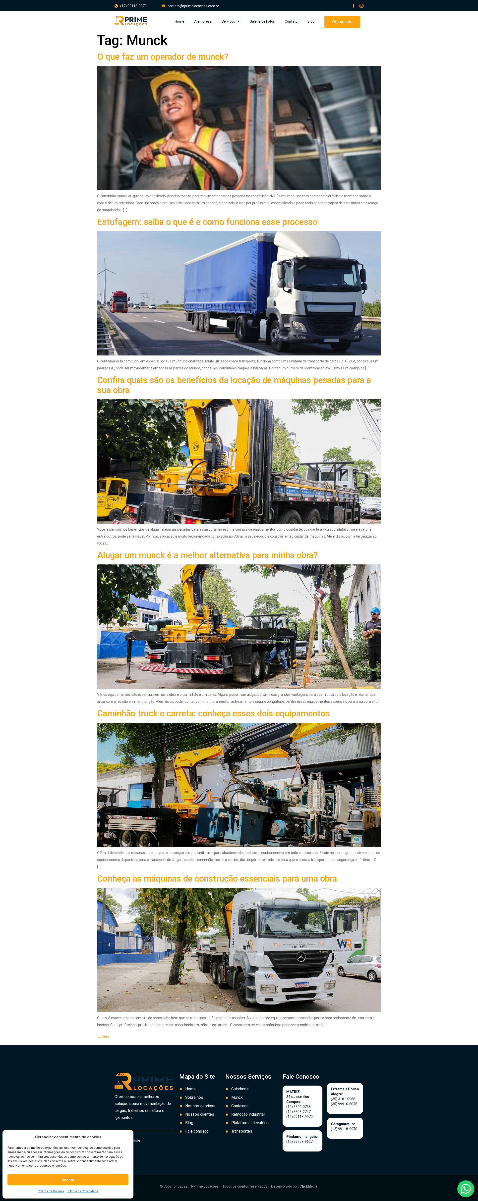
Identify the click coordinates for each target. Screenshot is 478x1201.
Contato (291, 21)
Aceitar (67, 1180)
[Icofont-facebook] (354, 6)
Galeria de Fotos (262, 21)
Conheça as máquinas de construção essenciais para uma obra (217, 879)
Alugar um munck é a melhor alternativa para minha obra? (207, 555)
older (103, 1037)
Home (179, 21)
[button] (342, 22)
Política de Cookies (51, 1191)
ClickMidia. (308, 1186)
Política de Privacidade (82, 1191)
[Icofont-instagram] (361, 6)
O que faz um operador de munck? (162, 57)
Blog (310, 21)
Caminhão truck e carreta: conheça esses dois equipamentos (213, 713)
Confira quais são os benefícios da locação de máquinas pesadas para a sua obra (234, 385)
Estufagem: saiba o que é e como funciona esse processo (207, 222)
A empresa (203, 21)
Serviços (228, 21)
